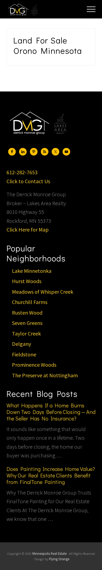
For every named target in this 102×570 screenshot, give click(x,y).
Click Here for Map (28, 229)
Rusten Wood (27, 312)
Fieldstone (24, 354)
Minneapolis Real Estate (49, 553)
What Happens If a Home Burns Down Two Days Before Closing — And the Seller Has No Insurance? (51, 412)
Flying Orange (59, 559)
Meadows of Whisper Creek (42, 291)
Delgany (21, 343)
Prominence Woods (34, 364)
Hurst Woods (26, 281)
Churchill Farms (29, 302)
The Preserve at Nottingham (45, 375)
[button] (91, 9)
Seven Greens (27, 322)
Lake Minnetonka (31, 270)
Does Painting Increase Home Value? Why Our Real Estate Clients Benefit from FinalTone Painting (51, 475)
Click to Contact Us (28, 181)
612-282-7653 (22, 172)
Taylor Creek (26, 333)
